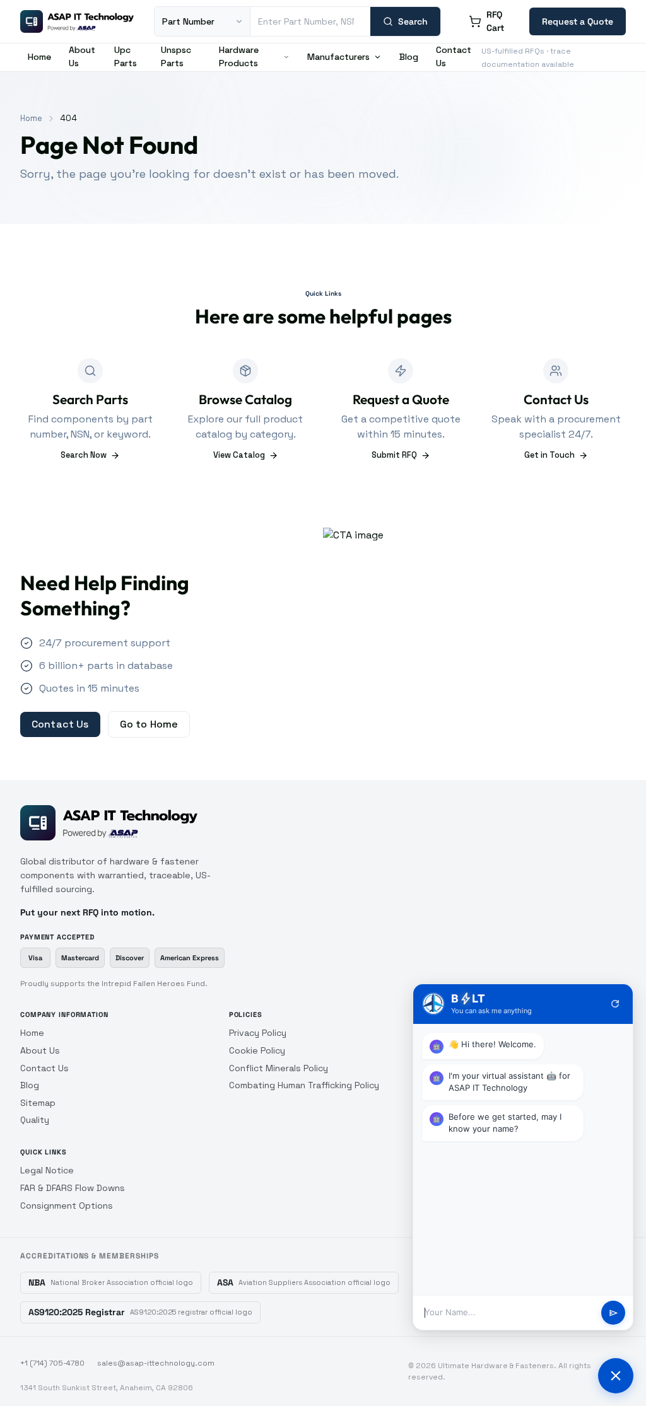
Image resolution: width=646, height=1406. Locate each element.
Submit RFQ (394, 455)
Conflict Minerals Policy (278, 1068)
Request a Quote (577, 21)
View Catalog (239, 455)
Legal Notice (47, 1170)
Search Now (84, 455)
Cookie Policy (257, 1050)
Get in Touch (549, 455)
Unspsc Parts (176, 56)
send (613, 1313)
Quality (34, 1119)
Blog (408, 56)
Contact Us (453, 56)
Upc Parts (125, 56)
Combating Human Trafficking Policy (304, 1085)
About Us (82, 56)
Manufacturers (338, 56)
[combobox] (310, 21)
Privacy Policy (257, 1032)
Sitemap (38, 1102)
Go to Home (149, 724)
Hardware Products (239, 56)
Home (39, 56)
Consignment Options (66, 1205)
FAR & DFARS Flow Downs (72, 1188)
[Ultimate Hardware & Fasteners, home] (77, 21)
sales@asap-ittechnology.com (155, 1363)
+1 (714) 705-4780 (52, 1363)
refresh (615, 1003)
